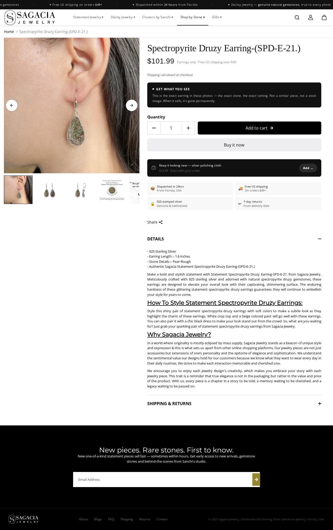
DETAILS (155, 239)
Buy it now (234, 145)
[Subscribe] (256, 479)
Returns (144, 519)
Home (9, 31)
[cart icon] (324, 17)
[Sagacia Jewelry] (30, 17)
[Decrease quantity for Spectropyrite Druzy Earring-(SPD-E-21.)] (154, 128)
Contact (162, 519)
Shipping (153, 75)
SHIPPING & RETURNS (169, 403)
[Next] (131, 105)
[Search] (297, 17)
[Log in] (311, 17)
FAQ (111, 519)
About (83, 519)
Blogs (98, 519)
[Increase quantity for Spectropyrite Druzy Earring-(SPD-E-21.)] (188, 128)
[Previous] (11, 105)
